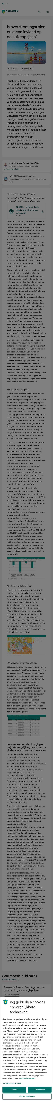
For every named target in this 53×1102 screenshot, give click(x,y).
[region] (26, 1049)
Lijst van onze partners (11, 1083)
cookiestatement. (27, 1078)
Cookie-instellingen (27, 1096)
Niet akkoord (40, 1089)
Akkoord (14, 1089)
